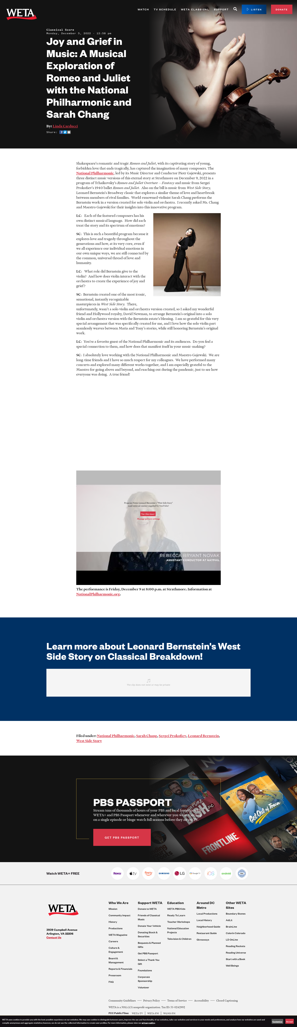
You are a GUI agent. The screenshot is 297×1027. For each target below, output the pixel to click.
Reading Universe (236, 952)
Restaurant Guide (207, 933)
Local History (204, 920)
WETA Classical (195, 9)
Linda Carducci (65, 126)
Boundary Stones (235, 913)
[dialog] (148, 1021)
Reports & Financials (120, 969)
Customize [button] (277, 1021)
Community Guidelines (122, 1000)
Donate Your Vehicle (149, 926)
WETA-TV (137, 1013)
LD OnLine (232, 939)
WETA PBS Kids (176, 909)
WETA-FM (153, 1013)
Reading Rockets (235, 946)
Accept (289, 1021)
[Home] (22, 15)
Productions (116, 928)
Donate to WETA (147, 909)
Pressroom (115, 975)
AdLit (229, 920)
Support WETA (150, 902)
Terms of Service (177, 1000)
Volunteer (143, 987)
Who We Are (118, 902)
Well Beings (232, 965)
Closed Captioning (227, 1000)
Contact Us (53, 937)
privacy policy (148, 1022)
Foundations (145, 970)
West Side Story (89, 740)
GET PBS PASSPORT (122, 837)
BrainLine (231, 926)
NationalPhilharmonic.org (98, 594)
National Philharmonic (95, 173)
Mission (113, 909)
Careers (113, 941)
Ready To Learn (176, 915)
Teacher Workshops (178, 922)
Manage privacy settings (148, 518)
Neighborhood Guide (208, 926)
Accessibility (201, 1000)
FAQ (111, 982)
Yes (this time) (148, 513)
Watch (143, 9)
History (113, 922)
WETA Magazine (118, 935)
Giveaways (203, 939)
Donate (282, 9)
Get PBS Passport (148, 953)
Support (221, 9)
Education (175, 902)
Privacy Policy (151, 1000)
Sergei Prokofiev (172, 735)
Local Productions (207, 913)
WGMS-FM (169, 1013)
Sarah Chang (146, 735)
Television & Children (179, 939)
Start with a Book (235, 959)
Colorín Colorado (235, 933)
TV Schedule (165, 9)
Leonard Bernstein (203, 735)
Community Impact (119, 915)
